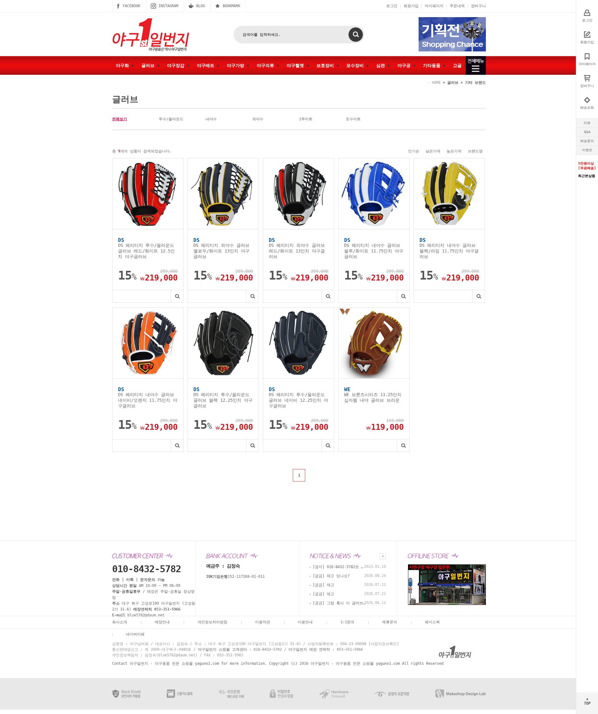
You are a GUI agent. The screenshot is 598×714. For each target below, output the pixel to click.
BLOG (200, 6)
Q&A (587, 132)
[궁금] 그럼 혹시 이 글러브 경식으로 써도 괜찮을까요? (339, 603)
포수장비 (356, 65)
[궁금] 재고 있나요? (331, 576)
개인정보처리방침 (212, 622)
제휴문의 (389, 622)
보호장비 (326, 65)
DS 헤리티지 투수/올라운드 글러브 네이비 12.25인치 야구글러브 (298, 400)
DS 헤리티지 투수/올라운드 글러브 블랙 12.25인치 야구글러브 (223, 400)
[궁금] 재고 (323, 585)
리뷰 (587, 123)
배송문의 (587, 141)
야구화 (123, 65)
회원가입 (411, 6)
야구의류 (267, 65)
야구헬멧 (296, 65)
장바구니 (478, 6)
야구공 (405, 65)
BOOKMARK (231, 6)
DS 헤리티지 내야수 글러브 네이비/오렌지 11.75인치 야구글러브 (147, 400)
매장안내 (162, 622)
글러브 (149, 65)
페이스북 (432, 622)
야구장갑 (177, 65)
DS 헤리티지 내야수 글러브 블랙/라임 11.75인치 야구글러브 (449, 251)
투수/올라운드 (171, 119)
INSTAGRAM (168, 6)
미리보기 (177, 296)
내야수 (211, 119)
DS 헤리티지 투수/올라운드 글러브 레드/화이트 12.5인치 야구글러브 (146, 251)
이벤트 (587, 150)
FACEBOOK (131, 6)
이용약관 (262, 622)
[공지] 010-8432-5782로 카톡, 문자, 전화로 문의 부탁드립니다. (339, 567)
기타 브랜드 (475, 82)
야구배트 (207, 65)
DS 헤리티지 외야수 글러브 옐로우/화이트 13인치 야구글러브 (221, 251)
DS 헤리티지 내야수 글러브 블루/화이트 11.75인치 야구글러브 (373, 251)
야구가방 (237, 65)
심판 (381, 65)
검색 (356, 34)
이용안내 (305, 622)
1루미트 (305, 119)
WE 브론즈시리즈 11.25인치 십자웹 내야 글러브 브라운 (372, 397)
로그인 (391, 6)
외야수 (257, 119)
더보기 (383, 556)
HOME (436, 82)
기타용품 (433, 65)
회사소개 (119, 622)
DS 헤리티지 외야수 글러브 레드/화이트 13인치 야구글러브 (297, 251)
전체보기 (119, 119)
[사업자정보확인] (383, 644)
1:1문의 (347, 622)
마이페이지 (434, 6)
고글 (458, 65)
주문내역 (457, 6)
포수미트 (353, 119)
